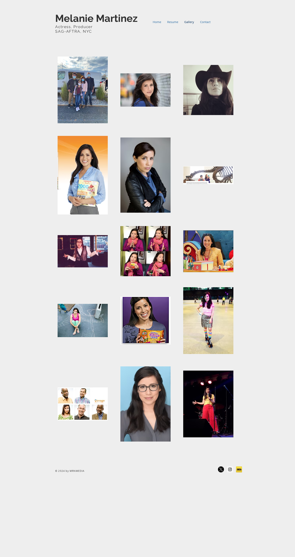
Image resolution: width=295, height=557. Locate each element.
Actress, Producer (90, 26)
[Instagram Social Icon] (230, 469)
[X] (221, 469)
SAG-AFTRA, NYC (73, 31)
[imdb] (239, 469)
